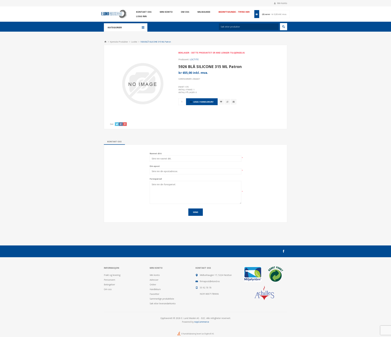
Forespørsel (156, 178)
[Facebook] (283, 251)
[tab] (114, 141)
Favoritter (154, 294)
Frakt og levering (112, 275)
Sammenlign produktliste (162, 298)
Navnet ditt (156, 153)
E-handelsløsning (188, 333)
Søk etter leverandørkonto (163, 303)
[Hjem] (105, 41)
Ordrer (153, 284)
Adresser (154, 279)
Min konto (282, 3)
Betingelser (109, 284)
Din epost (155, 166)
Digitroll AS (209, 333)
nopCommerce (201, 321)
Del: (112, 124)
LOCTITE (194, 59)
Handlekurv (155, 289)
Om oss (108, 289)
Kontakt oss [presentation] (114, 141)
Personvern (109, 279)
